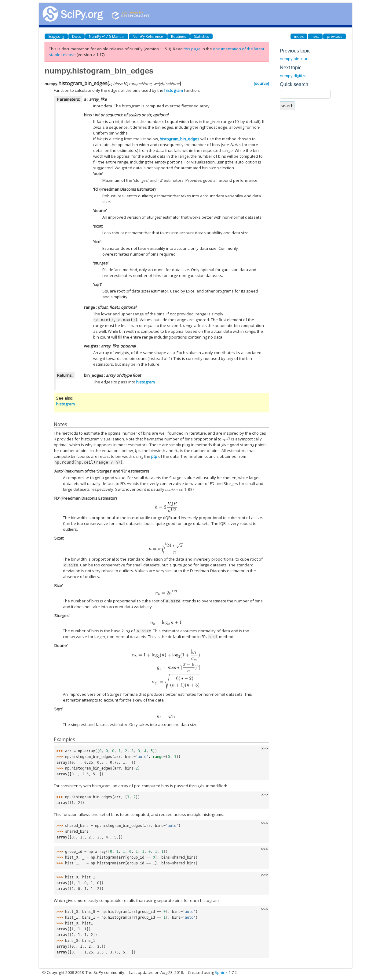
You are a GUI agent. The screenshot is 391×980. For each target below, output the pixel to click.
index (299, 36)
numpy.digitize (293, 75)
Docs (76, 36)
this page (192, 49)
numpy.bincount (295, 58)
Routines (178, 36)
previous (334, 36)
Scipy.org (56, 36)
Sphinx (221, 972)
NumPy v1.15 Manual (107, 36)
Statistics (201, 36)
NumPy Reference (148, 36)
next (315, 36)
